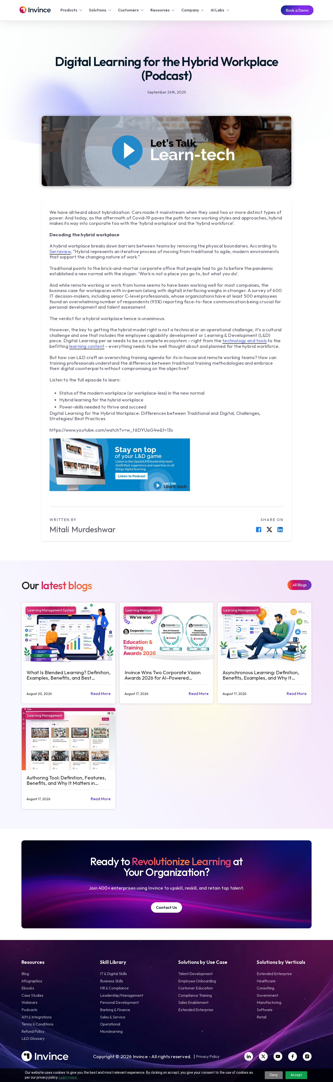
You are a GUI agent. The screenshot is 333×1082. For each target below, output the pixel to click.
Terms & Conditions (37, 1024)
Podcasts (29, 1009)
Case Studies (32, 995)
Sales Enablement (193, 1002)
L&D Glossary (33, 1038)
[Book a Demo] (297, 10)
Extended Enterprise (195, 1009)
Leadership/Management (121, 995)
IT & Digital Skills (113, 973)
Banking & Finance (115, 1009)
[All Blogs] (299, 585)
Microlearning (111, 1031)
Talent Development (195, 973)
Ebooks (27, 988)
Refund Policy (32, 1031)
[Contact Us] (166, 907)
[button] (71, 10)
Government (267, 995)
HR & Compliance (114, 988)
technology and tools (244, 340)
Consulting (265, 988)
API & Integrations (36, 1017)
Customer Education (195, 988)
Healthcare (266, 980)
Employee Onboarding (197, 980)
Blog (25, 973)
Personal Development (119, 1002)
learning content (86, 346)
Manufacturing (269, 1002)
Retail (261, 1017)
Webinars (29, 1002)
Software (265, 1009)
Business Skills (111, 980)
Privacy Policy (207, 1056)
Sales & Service (112, 1017)
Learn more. (68, 1077)
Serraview (60, 251)
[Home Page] (35, 10)
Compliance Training (195, 995)
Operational (110, 1024)
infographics (31, 980)
